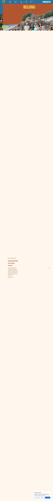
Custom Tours (16, 2)
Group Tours (10, 2)
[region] (42, 495)
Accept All (47, 497)
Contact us (31, 2)
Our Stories (21, 2)
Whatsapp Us (46, 1)
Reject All (42, 497)
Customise (37, 497)
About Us (26, 2)
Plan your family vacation (7, 26)
